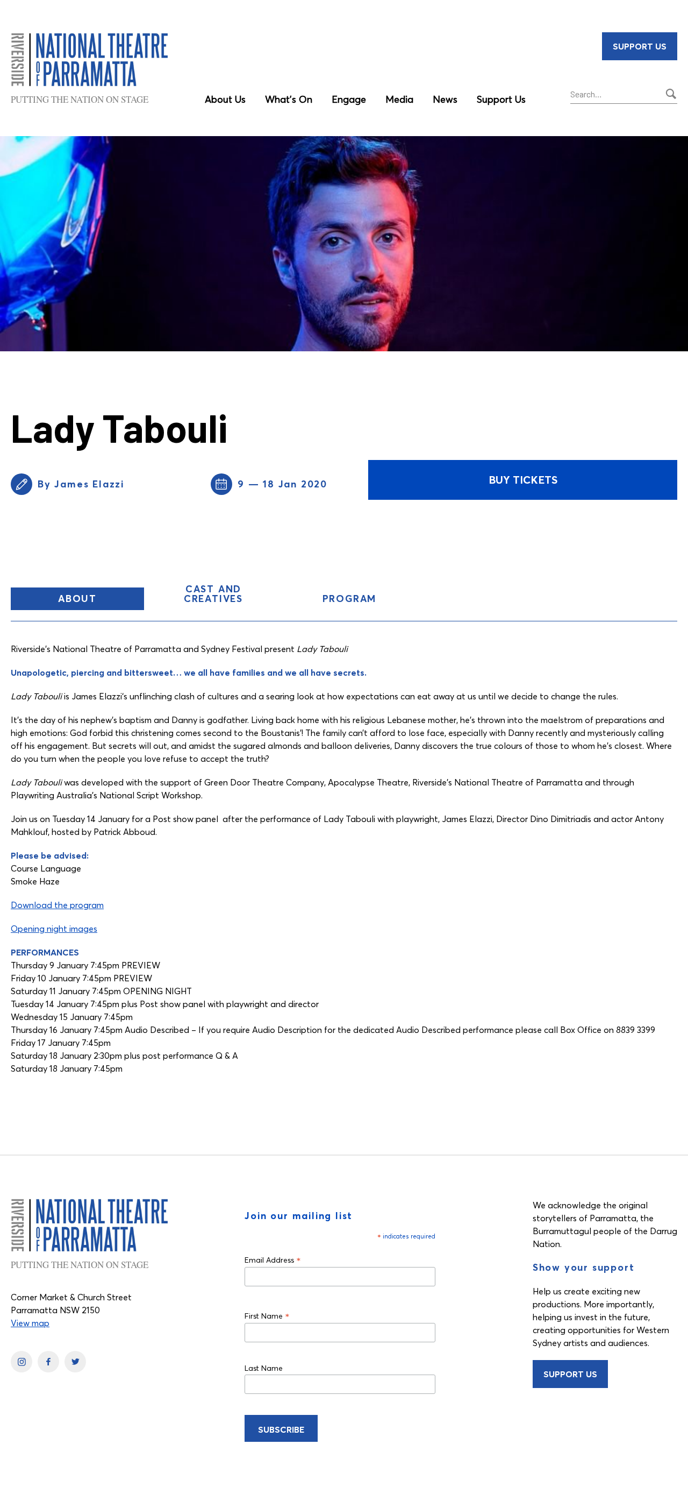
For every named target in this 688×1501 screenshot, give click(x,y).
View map (30, 1323)
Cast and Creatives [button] (213, 594)
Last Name (264, 1368)
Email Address (273, 1259)
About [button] (101, 601)
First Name (267, 1315)
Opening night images (54, 928)
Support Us (501, 99)
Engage (349, 99)
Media (399, 99)
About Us (225, 99)
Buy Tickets (523, 479)
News (445, 99)
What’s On (288, 99)
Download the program (57, 905)
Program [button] (349, 598)
